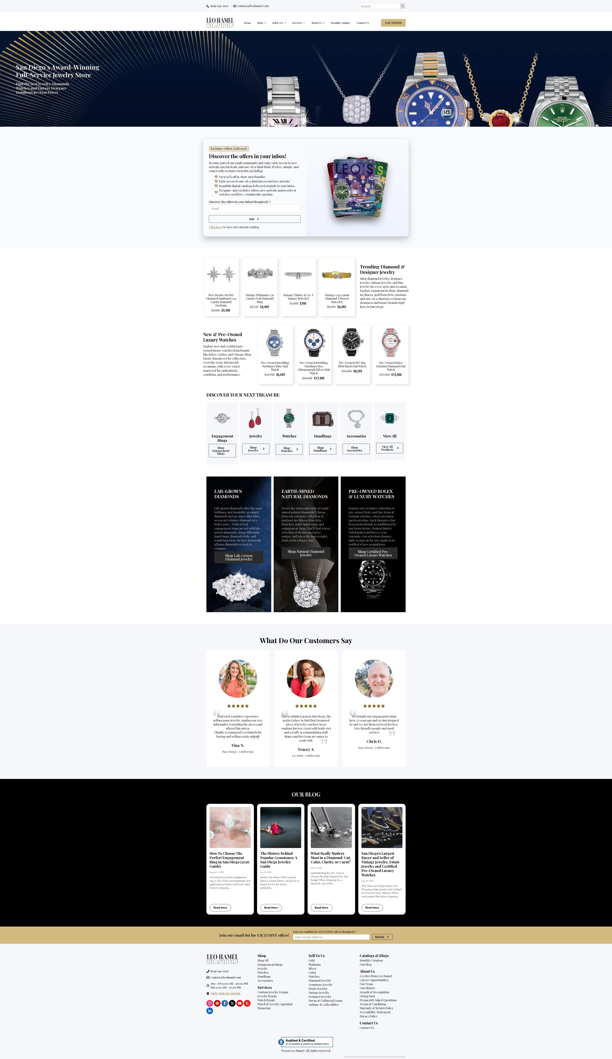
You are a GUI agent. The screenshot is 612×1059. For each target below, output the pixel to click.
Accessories (265, 980)
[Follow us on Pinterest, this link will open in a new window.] (217, 1003)
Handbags (264, 976)
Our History (367, 988)
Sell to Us (277, 22)
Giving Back (367, 996)
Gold (312, 960)
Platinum (315, 964)
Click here (215, 227)
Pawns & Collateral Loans (325, 1001)
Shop (260, 22)
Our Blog (366, 964)
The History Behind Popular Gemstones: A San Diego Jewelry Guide (278, 859)
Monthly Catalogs (371, 960)
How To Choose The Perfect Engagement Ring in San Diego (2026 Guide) (229, 859)
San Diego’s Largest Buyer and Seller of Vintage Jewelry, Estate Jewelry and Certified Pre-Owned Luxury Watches (380, 864)
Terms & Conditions (373, 1004)
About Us (316, 22)
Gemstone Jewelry (321, 985)
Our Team (366, 984)
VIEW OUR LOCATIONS (225, 993)
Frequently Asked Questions (378, 1000)
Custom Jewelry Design (273, 992)
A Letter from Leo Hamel (376, 976)
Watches (263, 972)
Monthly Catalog (340, 22)
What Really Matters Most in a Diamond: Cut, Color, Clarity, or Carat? (331, 857)
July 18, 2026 (266, 872)
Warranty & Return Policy (376, 1008)
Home (247, 22)
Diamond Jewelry (320, 980)
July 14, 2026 (316, 868)
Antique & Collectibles (324, 1004)
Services (297, 22)
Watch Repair (266, 1000)
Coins (312, 972)
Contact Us (362, 22)
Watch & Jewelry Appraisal (275, 1004)
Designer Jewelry (320, 997)
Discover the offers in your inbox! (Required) (239, 201)
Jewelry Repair (267, 996)
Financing (264, 1008)
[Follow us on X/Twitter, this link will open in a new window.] (232, 1003)
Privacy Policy (369, 1016)
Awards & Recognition (374, 992)
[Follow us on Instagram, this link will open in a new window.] (209, 1003)
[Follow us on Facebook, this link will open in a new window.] (224, 1003)
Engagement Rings (270, 964)
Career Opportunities (374, 980)
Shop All (263, 960)
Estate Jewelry (318, 989)
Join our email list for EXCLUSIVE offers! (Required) (325, 932)
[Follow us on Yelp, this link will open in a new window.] (247, 1003)
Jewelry (263, 968)
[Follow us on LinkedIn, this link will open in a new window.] (209, 1010)
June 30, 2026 (367, 880)
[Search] (402, 6)
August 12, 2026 (217, 872)
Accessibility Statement (375, 1012)
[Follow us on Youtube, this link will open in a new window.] (239, 1003)
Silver (312, 968)
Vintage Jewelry (319, 993)
